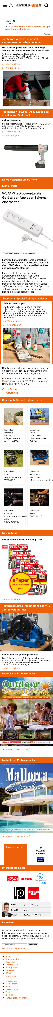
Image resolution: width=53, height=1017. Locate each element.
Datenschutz (11, 989)
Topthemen (10, 976)
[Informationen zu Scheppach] (41, 860)
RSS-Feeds (10, 973)
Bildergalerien (12, 967)
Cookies (9, 992)
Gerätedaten (11, 964)
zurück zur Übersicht (12, 391)
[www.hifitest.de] (26, 883)
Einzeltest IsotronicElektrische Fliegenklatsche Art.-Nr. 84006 (12, 435)
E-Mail (26, 910)
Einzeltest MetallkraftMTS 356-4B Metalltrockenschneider (41, 476)
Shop (7, 956)
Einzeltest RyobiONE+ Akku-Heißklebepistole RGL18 (38, 435)
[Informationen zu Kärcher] (41, 854)
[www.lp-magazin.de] (19, 898)
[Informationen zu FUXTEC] (41, 849)
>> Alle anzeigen (10, 67)
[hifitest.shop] (33, 898)
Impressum (11, 981)
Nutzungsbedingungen (16, 997)
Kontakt (9, 995)
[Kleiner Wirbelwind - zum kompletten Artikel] (26, 157)
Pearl (5, 381)
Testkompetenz (12, 959)
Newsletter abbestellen (13, 948)
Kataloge (9, 970)
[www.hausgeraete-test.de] (40, 883)
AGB (7, 986)
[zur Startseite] (28, 5)
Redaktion (10, 961)
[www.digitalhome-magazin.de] (12, 883)
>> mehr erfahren (11, 599)
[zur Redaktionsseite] (6, 909)
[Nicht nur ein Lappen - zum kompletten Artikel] (26, 346)
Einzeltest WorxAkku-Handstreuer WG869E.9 (13, 476)
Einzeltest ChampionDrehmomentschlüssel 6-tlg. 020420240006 (15, 516)
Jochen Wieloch (31, 905)
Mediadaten (11, 983)
